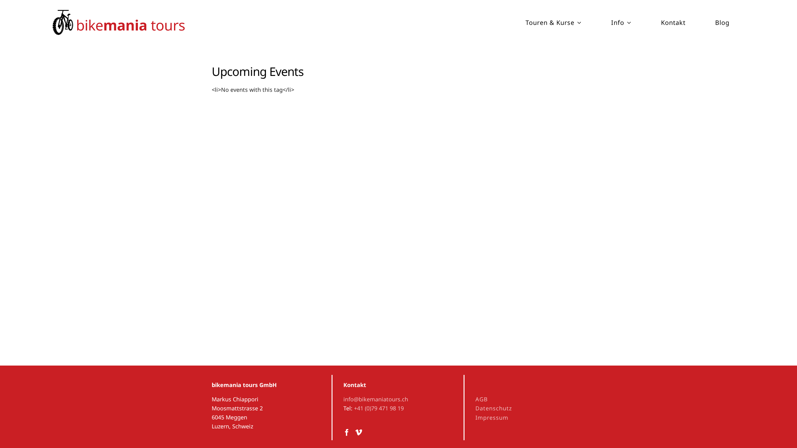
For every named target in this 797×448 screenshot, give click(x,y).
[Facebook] (346, 432)
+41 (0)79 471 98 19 (379, 408)
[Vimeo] (358, 432)
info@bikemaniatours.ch (375, 399)
